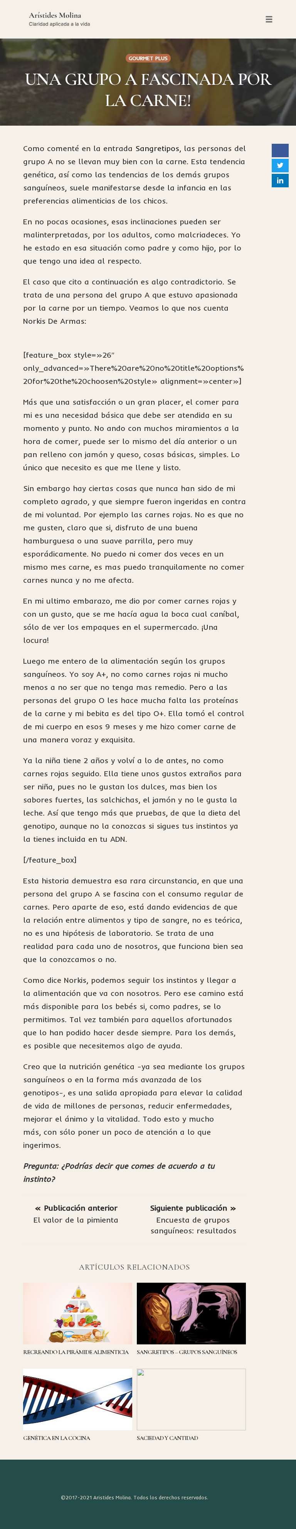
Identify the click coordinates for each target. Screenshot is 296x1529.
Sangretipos (157, 148)
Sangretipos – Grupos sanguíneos (187, 1352)
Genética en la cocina (56, 1438)
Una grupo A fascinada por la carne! (148, 90)
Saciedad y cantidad (167, 1438)
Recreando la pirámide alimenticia (75, 1352)
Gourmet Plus (148, 58)
